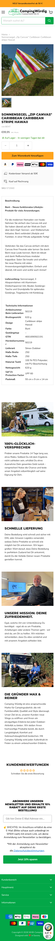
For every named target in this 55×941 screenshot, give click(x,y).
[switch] (48, 936)
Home (5, 34)
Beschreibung (12, 200)
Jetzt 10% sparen (27, 859)
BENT (8, 126)
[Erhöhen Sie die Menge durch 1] (28, 145)
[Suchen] (49, 20)
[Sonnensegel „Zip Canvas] (6, 103)
